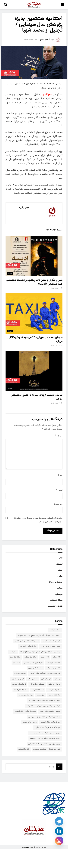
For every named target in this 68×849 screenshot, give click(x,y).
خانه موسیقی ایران (53, 668)
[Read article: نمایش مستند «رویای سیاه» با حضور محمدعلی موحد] (34, 371)
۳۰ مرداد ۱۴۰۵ (56, 288)
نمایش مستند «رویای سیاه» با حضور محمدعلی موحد (36, 397)
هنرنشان (47, 94)
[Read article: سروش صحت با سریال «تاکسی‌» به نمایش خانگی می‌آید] (34, 313)
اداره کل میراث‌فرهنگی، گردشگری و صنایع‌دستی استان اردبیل (39, 635)
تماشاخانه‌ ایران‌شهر (53, 662)
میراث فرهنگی (56, 600)
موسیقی (58, 594)
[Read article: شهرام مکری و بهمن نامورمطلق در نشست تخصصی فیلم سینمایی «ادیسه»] (34, 256)
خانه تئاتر (16, 662)
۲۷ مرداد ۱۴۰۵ (56, 403)
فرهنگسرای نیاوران (19, 684)
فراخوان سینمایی (18, 678)
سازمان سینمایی (20, 673)
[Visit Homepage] (34, 5)
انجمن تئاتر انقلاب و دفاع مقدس (27, 641)
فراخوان (57, 678)
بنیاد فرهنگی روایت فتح (28, 646)
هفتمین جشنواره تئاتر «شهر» (50, 711)
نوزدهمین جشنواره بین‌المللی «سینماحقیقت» (44, 700)
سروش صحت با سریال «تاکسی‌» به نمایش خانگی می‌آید (34, 339)
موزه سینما (40, 695)
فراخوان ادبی (46, 678)
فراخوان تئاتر (32, 678)
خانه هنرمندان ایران (35, 668)
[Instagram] (59, 841)
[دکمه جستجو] (5, 4)
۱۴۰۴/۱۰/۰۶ (28, 39)
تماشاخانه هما (15, 657)
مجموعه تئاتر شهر (54, 689)
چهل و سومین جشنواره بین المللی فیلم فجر (45, 733)
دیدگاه (58, 435)
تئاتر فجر (13, 651)
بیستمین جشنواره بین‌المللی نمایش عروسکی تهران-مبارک (40, 651)
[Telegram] (59, 821)
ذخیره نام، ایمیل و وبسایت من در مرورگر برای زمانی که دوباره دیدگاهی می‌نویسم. (38, 519)
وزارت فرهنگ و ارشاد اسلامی (25, 711)
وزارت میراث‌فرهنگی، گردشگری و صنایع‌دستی (44, 716)
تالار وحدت (45, 657)
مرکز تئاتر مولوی (54, 695)
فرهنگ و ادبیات (55, 582)
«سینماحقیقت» (55, 630)
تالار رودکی (56, 657)
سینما (10, 273)
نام (60, 475)
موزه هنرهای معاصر (26, 695)
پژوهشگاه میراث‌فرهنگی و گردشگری (47, 727)
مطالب (59, 588)
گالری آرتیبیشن (24, 749)
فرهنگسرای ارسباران (37, 684)
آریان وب (25, 847)
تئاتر (60, 558)
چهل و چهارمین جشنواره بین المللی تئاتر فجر (44, 744)
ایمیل (59, 490)
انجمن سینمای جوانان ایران (50, 646)
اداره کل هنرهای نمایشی (51, 641)
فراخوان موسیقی (54, 684)
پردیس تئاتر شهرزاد (30, 722)
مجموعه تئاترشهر (38, 689)
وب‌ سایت (58, 504)
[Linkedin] (59, 831)
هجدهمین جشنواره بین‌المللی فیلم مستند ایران (43, 706)
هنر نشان (44, 39)
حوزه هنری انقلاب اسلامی (33, 662)
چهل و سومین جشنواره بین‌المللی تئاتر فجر (45, 738)
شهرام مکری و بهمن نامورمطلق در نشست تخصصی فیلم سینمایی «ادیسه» (34, 282)
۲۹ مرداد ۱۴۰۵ (56, 346)
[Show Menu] (62, 4)
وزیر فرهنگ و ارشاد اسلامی (50, 722)
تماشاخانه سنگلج (30, 657)
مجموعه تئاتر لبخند (21, 689)
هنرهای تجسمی (55, 606)
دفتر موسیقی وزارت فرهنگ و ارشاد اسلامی (45, 673)
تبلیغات (59, 564)
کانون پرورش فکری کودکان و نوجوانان (46, 749)
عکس (60, 576)
